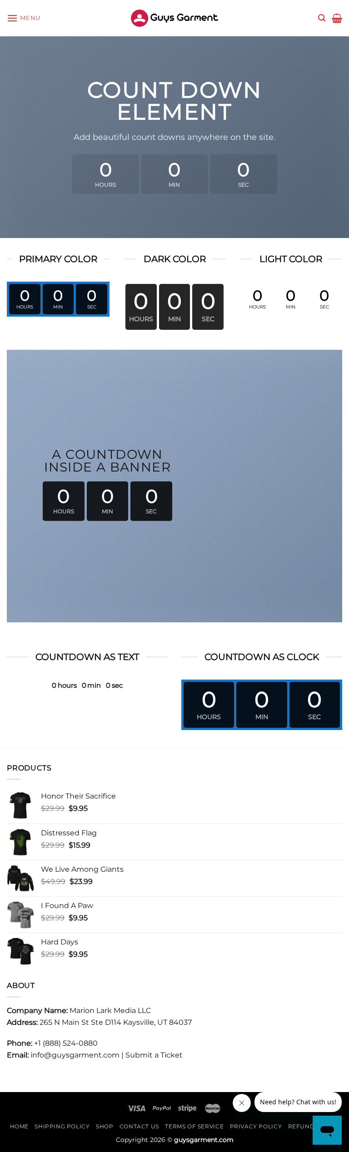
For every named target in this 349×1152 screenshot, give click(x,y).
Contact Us (139, 1126)
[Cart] (337, 18)
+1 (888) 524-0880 (66, 1043)
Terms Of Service (194, 1126)
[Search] (321, 18)
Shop (104, 1126)
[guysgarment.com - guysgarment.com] (174, 18)
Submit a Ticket (154, 1055)
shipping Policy (62, 1126)
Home (19, 1126)
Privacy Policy (256, 1126)
